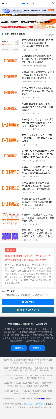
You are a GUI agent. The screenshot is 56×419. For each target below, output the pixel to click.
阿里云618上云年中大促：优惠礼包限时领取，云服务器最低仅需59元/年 (37, 138)
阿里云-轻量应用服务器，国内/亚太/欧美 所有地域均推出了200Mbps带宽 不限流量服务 (37, 43)
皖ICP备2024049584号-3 (34, 404)
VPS (36, 50)
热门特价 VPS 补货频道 (28, 310)
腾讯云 (19, 348)
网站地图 (49, 404)
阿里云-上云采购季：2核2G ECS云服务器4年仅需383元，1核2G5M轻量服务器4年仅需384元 (37, 170)
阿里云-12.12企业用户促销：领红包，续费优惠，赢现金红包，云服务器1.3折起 (38, 217)
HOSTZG (28, 3)
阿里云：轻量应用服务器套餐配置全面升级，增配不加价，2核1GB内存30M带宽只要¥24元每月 (38, 154)
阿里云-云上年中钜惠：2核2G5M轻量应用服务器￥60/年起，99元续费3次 (38, 106)
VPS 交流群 (28, 302)
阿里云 (37, 348)
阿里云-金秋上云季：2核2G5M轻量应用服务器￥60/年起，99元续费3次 (38, 90)
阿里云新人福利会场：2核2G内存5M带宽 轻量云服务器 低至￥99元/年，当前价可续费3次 (38, 122)
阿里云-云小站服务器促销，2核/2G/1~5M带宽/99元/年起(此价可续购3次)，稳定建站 (37, 201)
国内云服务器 (39, 66)
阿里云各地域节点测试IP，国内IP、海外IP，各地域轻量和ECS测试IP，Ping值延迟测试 (38, 59)
